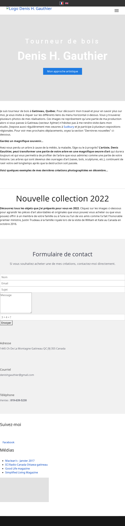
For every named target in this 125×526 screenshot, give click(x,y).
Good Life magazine (17, 468)
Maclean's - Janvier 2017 (20, 460)
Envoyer (6, 323)
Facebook (8, 442)
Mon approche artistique (62, 71)
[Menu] (117, 11)
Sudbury (69, 126)
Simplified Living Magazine (21, 472)
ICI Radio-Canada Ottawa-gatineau (26, 464)
